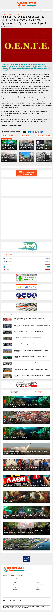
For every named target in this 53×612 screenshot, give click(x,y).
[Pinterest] (17, 601)
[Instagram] (14, 601)
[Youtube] (21, 601)
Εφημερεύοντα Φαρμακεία (15, 584)
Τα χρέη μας (8, 501)
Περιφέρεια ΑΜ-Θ (11, 14)
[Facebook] (4, 601)
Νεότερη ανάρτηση (8, 135)
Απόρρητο (38, 589)
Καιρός (38, 582)
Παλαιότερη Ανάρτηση (44, 135)
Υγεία (19, 14)
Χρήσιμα (15, 589)
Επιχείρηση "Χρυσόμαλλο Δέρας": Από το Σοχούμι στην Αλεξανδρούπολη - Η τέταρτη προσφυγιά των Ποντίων (8, 157)
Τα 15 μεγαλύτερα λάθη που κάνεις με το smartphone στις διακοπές (25, 485)
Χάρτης (38, 587)
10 (5, 542)
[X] (7, 601)
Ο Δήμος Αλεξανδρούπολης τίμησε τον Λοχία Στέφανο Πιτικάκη (28, 344)
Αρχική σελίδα (25, 135)
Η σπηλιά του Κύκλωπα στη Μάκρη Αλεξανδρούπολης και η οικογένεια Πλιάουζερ (26, 158)
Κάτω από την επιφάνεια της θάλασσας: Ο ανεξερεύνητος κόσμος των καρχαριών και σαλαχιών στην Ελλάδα (43, 145)
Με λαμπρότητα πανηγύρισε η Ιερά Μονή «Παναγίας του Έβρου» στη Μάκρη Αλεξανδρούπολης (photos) (26, 145)
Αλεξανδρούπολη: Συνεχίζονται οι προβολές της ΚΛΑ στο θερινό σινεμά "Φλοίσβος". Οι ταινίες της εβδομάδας (9, 145)
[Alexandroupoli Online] (26, 7)
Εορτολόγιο (15, 587)
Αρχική (3, 14)
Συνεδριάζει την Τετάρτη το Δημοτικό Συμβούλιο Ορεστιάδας (27, 337)
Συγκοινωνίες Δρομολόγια (38, 584)
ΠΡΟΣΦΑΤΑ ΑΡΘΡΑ (9, 314)
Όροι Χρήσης (15, 591)
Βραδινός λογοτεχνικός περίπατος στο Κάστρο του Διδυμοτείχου (28, 331)
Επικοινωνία (38, 591)
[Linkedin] (10, 601)
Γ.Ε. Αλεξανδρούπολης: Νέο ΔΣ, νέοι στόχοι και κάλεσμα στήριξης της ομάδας (31, 369)
